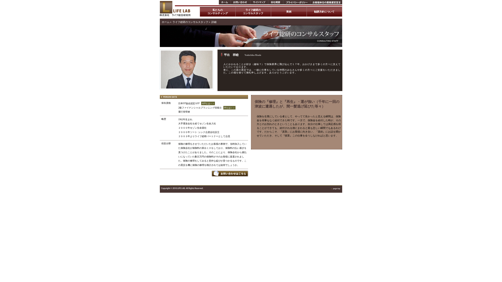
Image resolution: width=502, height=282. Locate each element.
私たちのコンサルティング (217, 11)
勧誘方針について (324, 11)
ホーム (165, 22)
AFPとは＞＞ (208, 103)
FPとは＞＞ (229, 108)
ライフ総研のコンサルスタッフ (253, 11)
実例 (288, 11)
